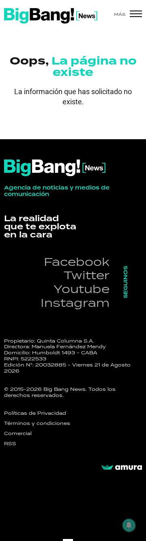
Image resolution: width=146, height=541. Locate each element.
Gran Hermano (63, 135)
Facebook (77, 261)
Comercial (18, 433)
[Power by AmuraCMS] (121, 467)
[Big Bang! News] (50, 16)
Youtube (82, 288)
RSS (10, 443)
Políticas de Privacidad (35, 413)
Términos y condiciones (37, 423)
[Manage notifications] (128, 525)
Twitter (87, 274)
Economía (43, 116)
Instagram (75, 302)
